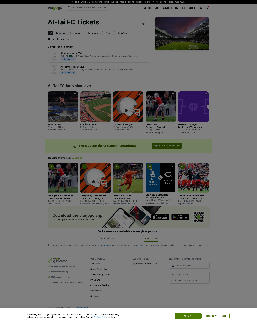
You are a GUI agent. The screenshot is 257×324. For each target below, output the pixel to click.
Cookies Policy (100, 317)
